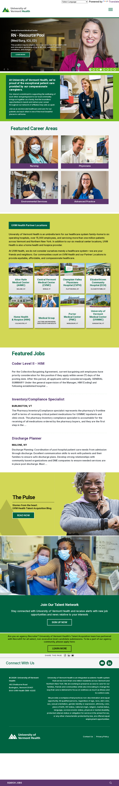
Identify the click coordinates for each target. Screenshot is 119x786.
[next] (8, 69)
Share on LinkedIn (68, 655)
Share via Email (72, 655)
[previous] (4, 69)
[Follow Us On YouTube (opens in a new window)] (102, 663)
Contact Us (89, 736)
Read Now (25, 516)
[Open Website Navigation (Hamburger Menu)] (111, 7)
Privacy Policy (103, 736)
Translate (114, 1)
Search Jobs (14, 783)
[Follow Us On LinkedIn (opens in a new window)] (109, 663)
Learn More (20, 54)
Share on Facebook (65, 655)
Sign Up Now (59, 622)
